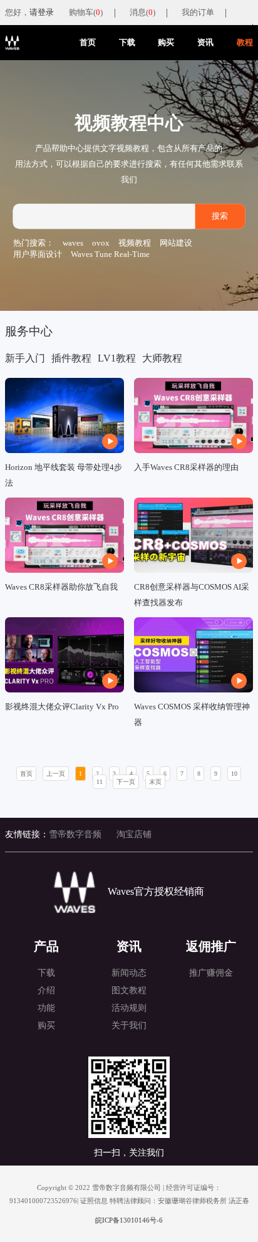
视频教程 (134, 243)
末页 (155, 781)
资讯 (205, 42)
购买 (166, 42)
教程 (245, 42)
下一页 (125, 781)
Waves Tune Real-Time (110, 254)
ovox (101, 243)
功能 (46, 1008)
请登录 (41, 12)
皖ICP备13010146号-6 (129, 1220)
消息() (142, 12)
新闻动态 (129, 973)
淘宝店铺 (134, 834)
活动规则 (129, 1008)
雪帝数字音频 (75, 834)
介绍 (46, 990)
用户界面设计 (37, 254)
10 (234, 773)
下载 (127, 42)
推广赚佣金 (211, 973)
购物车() (86, 12)
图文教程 (129, 990)
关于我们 (129, 1025)
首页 (88, 42)
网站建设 (176, 243)
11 (99, 781)
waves (73, 243)
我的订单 (198, 12)
